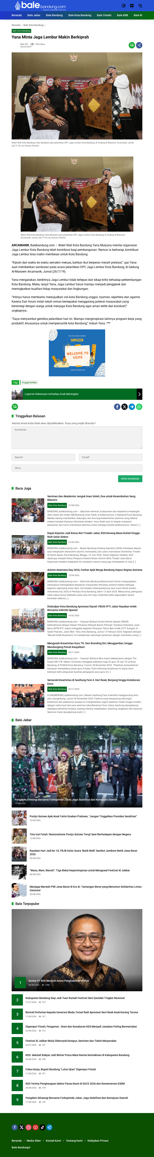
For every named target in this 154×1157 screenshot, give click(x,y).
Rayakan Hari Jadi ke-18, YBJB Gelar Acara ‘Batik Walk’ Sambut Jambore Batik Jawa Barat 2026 (83, 852)
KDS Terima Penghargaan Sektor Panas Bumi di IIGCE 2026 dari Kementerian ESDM (75, 1083)
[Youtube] (35, 1127)
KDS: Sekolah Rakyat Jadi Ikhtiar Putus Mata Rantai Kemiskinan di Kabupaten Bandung (77, 1055)
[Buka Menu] (132, 5)
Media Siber (34, 1140)
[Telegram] (132, 407)
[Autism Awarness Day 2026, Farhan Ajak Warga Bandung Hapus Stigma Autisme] (28, 584)
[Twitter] (124, 407)
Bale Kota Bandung (21, 31)
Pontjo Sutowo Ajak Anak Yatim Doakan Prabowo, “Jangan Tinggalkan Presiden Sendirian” (83, 816)
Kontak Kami (53, 1140)
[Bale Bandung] (40, 5)
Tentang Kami (74, 1140)
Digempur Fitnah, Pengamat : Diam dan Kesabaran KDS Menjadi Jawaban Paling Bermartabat (81, 1026)
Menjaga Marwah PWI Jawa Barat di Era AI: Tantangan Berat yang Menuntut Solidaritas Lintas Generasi (86, 888)
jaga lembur (30, 382)
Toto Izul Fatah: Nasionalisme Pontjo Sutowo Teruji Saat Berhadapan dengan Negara (80, 834)
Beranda (17, 1140)
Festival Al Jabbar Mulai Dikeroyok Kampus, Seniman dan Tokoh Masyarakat (71, 1040)
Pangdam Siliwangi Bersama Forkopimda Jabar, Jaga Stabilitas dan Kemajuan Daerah (77, 1097)
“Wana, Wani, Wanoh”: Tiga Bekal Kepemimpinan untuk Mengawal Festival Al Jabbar (80, 870)
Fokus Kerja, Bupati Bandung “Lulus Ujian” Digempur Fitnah (61, 1069)
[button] (123, 5)
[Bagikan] (139, 45)
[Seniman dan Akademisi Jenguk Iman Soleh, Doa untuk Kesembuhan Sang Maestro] (28, 510)
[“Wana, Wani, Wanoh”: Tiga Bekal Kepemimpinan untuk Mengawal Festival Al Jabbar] (19, 872)
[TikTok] (42, 1127)
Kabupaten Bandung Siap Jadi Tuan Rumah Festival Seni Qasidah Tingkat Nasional (75, 998)
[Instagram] (29, 1127)
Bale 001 (24, 44)
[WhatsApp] (139, 407)
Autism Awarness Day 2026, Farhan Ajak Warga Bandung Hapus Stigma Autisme (94, 569)
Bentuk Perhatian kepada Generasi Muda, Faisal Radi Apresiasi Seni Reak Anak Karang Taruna (82, 1012)
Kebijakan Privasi (98, 1140)
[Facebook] (117, 407)
